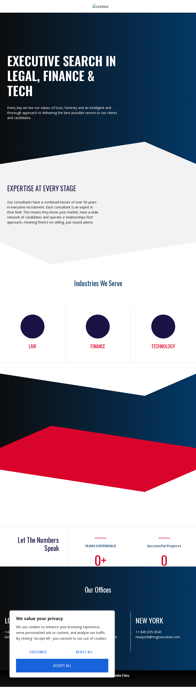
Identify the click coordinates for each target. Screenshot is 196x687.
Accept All (62, 665)
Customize (38, 651)
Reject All (84, 651)
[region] (62, 644)
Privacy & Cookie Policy (114, 675)
